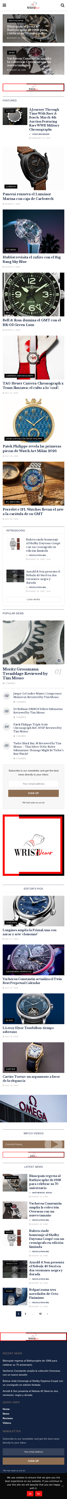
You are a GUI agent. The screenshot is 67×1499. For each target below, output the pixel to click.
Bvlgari (9, 1291)
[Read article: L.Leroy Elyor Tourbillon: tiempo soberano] (33, 1008)
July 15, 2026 (11, 1037)
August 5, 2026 (12, 204)
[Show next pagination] (47, 1314)
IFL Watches (13, 502)
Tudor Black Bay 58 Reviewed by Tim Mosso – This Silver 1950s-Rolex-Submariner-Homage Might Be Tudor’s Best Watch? (38, 748)
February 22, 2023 (40, 138)
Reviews (8, 1418)
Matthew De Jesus (42, 1193)
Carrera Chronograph (19, 376)
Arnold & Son (11, 1264)
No (38, 1493)
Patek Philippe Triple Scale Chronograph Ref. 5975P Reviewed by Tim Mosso (37, 728)
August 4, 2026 (12, 267)
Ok (30, 1493)
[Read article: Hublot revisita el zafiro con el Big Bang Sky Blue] (33, 231)
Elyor (9, 1020)
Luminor (11, 186)
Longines (11, 923)
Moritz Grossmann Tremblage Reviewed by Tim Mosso (25, 673)
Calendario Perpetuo (18, 971)
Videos (7, 1422)
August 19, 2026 (36, 559)
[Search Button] (62, 5)
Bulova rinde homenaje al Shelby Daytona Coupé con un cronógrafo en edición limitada (46, 1239)
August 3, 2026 (12, 330)
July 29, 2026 (11, 519)
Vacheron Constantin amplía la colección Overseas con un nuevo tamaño (29, 62)
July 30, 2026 (11, 456)
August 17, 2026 (39, 1306)
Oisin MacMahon (40, 134)
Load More (33, 599)
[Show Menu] (4, 5)
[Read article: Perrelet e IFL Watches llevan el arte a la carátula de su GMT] (33, 484)
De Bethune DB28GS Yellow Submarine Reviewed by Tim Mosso (38, 710)
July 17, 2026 (11, 939)
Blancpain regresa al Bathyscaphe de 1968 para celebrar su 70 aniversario (27, 30)
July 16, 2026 (11, 988)
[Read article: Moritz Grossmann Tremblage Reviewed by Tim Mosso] (33, 642)
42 (40, 1313)
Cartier (10, 1069)
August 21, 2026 (17, 38)
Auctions (10, 111)
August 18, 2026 (36, 591)
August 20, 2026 (17, 70)
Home (6, 1409)
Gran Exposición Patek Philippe (24, 439)
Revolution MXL (37, 555)
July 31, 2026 (11, 393)
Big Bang (11, 250)
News (12, 53)
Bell (8, 313)
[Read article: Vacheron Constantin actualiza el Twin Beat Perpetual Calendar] (33, 959)
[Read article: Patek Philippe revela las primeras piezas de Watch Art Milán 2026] (33, 421)
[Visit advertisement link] (33, 87)
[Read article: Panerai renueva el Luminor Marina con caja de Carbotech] (33, 168)
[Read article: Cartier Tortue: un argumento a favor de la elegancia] (33, 1057)
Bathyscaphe (16, 21)
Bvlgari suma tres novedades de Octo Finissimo (43, 1293)
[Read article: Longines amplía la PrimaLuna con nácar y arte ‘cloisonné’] (33, 911)
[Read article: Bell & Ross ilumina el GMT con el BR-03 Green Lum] (33, 295)
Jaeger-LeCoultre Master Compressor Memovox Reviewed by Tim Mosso (37, 695)
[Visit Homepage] (33, 5)
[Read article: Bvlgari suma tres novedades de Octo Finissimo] (15, 1296)
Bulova (9, 1232)
